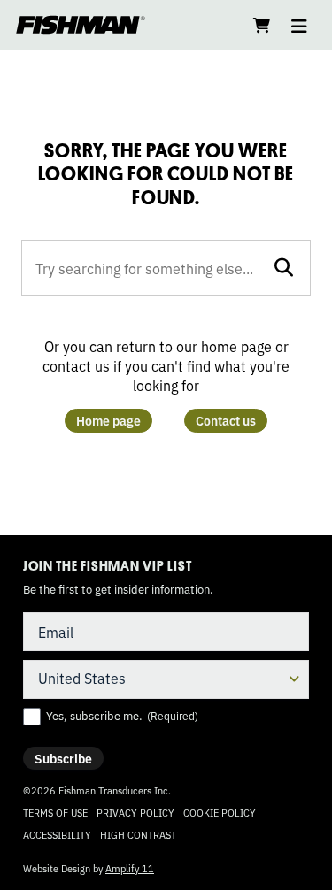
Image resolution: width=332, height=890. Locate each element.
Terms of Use (55, 812)
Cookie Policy (219, 812)
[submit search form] (283, 267)
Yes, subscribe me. (122, 716)
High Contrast (138, 834)
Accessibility (57, 834)
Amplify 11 (129, 868)
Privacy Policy (135, 812)
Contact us (226, 420)
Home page (108, 420)
